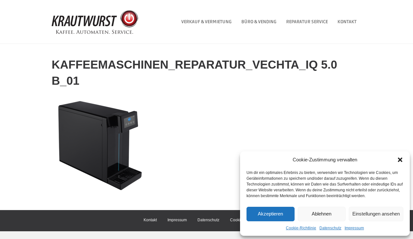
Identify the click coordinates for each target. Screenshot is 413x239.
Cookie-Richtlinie (301, 228)
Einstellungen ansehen (376, 213)
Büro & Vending (259, 21)
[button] (400, 160)
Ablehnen (321, 213)
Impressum (354, 228)
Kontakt (347, 21)
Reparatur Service (307, 21)
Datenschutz (330, 228)
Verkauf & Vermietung (206, 21)
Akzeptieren (270, 213)
